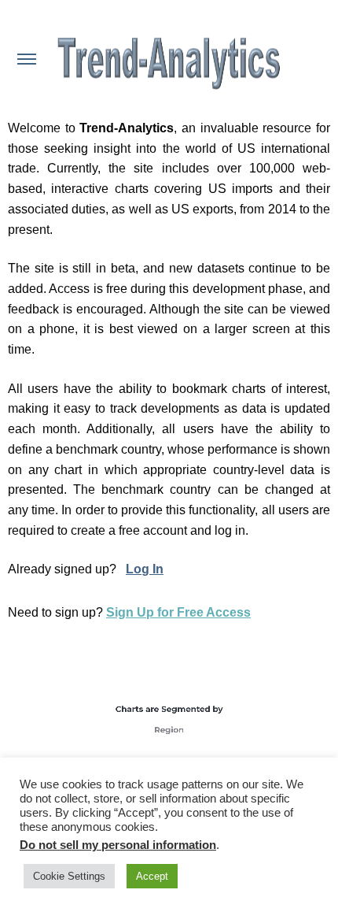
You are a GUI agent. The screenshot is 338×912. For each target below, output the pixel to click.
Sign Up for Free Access (178, 612)
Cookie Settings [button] (69, 876)
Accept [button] (152, 876)
